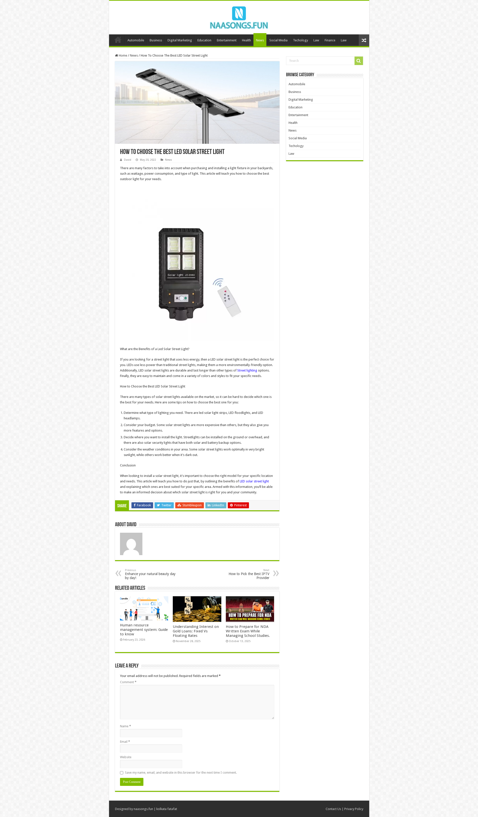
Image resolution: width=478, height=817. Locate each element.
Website (125, 757)
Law (316, 40)
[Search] (359, 61)
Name (125, 726)
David (127, 159)
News (260, 40)
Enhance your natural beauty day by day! (150, 574)
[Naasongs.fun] (239, 17)
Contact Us (333, 809)
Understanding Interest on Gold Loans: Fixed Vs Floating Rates (196, 631)
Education (204, 40)
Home (118, 39)
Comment (128, 682)
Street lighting (247, 370)
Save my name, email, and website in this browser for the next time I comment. (181, 772)
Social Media (278, 40)
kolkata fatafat (166, 809)
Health (246, 40)
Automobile (135, 40)
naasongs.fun (143, 809)
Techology (300, 40)
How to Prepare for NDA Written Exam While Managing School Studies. (248, 631)
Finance (330, 40)
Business (156, 40)
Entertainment (227, 40)
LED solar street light (254, 481)
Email (125, 741)
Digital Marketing (180, 40)
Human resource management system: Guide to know (144, 629)
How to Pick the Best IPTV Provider (249, 574)
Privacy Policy (353, 809)
